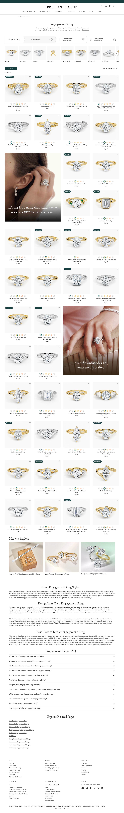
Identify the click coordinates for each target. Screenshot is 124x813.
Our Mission (12, 765)
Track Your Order (50, 763)
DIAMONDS (58, 11)
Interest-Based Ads (50, 806)
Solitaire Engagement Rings (18, 733)
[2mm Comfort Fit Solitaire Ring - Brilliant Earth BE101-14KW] (47, 358)
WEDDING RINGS (45, 11)
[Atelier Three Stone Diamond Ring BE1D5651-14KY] (106, 512)
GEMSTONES (71, 11)
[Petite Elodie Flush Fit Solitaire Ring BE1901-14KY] (47, 512)
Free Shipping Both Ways (52, 768)
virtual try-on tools (76, 638)
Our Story (11, 763)
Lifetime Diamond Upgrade (52, 791)
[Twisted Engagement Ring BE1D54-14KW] (18, 127)
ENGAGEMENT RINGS (28, 11)
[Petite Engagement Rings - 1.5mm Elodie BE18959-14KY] (106, 166)
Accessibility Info (49, 800)
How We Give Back (14, 772)
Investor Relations (14, 798)
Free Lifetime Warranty (51, 770)
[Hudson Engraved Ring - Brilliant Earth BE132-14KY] (18, 434)
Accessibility (48, 798)
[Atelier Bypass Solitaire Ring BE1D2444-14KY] (106, 473)
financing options (14, 644)
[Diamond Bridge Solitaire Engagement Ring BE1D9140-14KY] (18, 319)
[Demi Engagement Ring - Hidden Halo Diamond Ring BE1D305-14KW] (106, 88)
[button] (116, 54)
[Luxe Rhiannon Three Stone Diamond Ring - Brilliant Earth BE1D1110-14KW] (47, 395)
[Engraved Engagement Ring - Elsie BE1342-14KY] (47, 127)
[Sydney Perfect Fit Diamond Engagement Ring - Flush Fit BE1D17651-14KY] (18, 242)
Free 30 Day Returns (51, 765)
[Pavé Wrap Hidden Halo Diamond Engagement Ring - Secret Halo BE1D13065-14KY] (76, 166)
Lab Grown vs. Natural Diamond (18, 789)
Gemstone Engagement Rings (19, 748)
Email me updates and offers (92, 784)
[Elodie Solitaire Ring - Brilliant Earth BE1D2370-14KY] (76, 395)
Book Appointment (87, 765)
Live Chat (84, 763)
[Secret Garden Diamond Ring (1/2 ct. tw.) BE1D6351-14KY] (18, 88)
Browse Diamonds (67, 40)
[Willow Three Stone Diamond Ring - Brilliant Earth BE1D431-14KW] (47, 434)
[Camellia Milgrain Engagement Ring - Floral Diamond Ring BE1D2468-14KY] (47, 473)
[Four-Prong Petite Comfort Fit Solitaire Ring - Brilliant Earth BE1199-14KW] (18, 512)
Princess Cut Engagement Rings (19, 727)
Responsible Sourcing (15, 768)
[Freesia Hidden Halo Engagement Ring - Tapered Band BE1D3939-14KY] (76, 88)
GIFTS (91, 11)
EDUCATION (12, 781)
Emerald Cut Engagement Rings (19, 745)
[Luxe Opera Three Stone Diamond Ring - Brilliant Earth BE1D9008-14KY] (76, 473)
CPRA (97, 806)
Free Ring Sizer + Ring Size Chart (18, 794)
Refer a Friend (49, 796)
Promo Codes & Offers (51, 794)
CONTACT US (85, 760)
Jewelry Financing (50, 789)
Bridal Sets (12, 736)
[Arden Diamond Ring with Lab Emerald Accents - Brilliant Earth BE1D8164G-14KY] (76, 203)
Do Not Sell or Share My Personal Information (69, 806)
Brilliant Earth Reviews (15, 777)
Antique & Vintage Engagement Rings (21, 730)
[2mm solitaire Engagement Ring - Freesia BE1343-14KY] (47, 281)
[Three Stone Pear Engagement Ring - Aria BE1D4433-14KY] (18, 473)
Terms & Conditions (29, 806)
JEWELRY (82, 11)
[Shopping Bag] (113, 6)
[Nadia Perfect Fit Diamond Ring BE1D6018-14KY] (18, 395)
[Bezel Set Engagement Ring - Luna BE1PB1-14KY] (106, 203)
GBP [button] (64, 808)
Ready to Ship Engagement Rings (20, 739)
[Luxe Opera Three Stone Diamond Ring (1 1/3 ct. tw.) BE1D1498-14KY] (106, 395)
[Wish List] (110, 6)
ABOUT (100, 11)
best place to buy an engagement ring (45, 636)
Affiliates (84, 774)
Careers (11, 796)
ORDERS (47, 760)
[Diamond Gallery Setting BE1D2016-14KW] (76, 281)
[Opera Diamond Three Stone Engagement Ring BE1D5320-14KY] (106, 242)
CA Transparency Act (88, 806)
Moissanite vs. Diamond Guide (17, 791)
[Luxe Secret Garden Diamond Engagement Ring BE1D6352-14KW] (76, 127)
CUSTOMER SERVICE (51, 781)
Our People (12, 774)
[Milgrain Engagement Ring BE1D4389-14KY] (106, 434)
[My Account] (106, 6)
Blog (10, 785)
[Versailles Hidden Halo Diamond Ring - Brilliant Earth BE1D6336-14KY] (47, 242)
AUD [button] (56, 808)
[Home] (62, 7)
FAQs (46, 787)
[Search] (102, 6)
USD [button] (68, 808)
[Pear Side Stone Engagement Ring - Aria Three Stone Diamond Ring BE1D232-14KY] (18, 281)
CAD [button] (60, 808)
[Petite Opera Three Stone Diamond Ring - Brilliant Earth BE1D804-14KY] (106, 127)
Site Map (103, 806)
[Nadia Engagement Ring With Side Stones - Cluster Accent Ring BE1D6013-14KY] (47, 88)
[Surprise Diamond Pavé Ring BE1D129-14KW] (47, 319)
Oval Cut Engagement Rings (18, 721)
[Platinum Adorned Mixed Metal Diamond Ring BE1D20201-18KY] (76, 242)
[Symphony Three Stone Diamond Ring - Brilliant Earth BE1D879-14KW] (76, 512)
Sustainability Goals (14, 770)
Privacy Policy (40, 806)
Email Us (84, 770)
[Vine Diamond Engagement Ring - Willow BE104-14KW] (18, 358)
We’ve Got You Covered (52, 785)
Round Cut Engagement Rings (19, 724)
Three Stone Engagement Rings (19, 742)
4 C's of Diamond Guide (15, 787)
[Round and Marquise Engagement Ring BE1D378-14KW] (106, 281)
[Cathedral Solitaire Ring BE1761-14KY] (76, 434)
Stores (83, 768)
